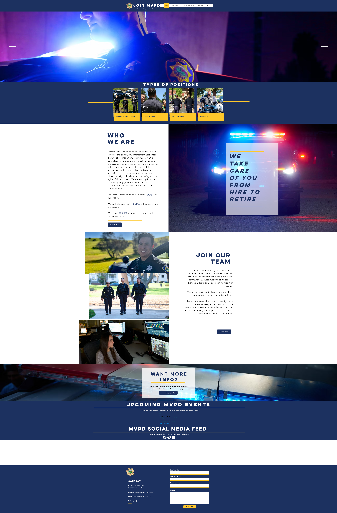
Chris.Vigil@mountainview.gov (139, 498)
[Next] (324, 47)
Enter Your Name (175, 471)
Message (172, 492)
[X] (173, 437)
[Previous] (12, 47)
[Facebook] (164, 437)
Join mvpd (146, 5)
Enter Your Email (175, 478)
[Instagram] (169, 437)
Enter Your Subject (175, 484)
